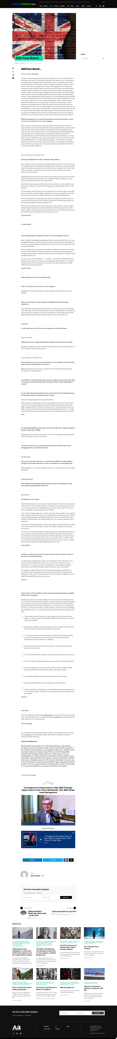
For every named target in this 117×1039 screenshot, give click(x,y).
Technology (39, 944)
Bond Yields (92, 941)
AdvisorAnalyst (35, 876)
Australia (62, 982)
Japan (73, 983)
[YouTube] (103, 6)
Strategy (19, 944)
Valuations (49, 944)
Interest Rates (26, 942)
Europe (76, 982)
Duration (101, 941)
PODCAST (46, 1026)
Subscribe (65, 897)
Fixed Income (91, 942)
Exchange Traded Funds (17, 983)
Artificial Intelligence (41, 941)
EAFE (69, 982)
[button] (104, 2)
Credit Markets (25, 941)
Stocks (22, 984)
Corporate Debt (17, 941)
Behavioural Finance (51, 941)
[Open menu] (73, 833)
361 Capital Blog (55, 717)
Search (103, 58)
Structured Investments (18, 946)
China (66, 982)
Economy (38, 942)
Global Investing (64, 983)
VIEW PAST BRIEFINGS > (29, 741)
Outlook (39, 52)
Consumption (71, 941)
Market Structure (16, 943)
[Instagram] (100, 6)
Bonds (97, 941)
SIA (97, 982)
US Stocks (44, 944)
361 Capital (35, 74)
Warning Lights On (67, 987)
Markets (33, 52)
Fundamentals (15, 942)
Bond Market (87, 941)
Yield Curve (90, 943)
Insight (27, 52)
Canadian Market (19, 52)
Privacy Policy (47, 1029)
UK (68, 984)
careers (27, 735)
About (68, 1026)
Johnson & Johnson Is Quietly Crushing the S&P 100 (93, 988)
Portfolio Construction (41, 943)
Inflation (62, 942)
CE (56, 1026)
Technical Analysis (88, 983)
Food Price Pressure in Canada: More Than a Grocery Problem (68, 947)
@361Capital (48, 715)
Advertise (57, 1029)
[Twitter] (96, 6)
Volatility (38, 946)
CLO (13, 941)
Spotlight (14, 944)
